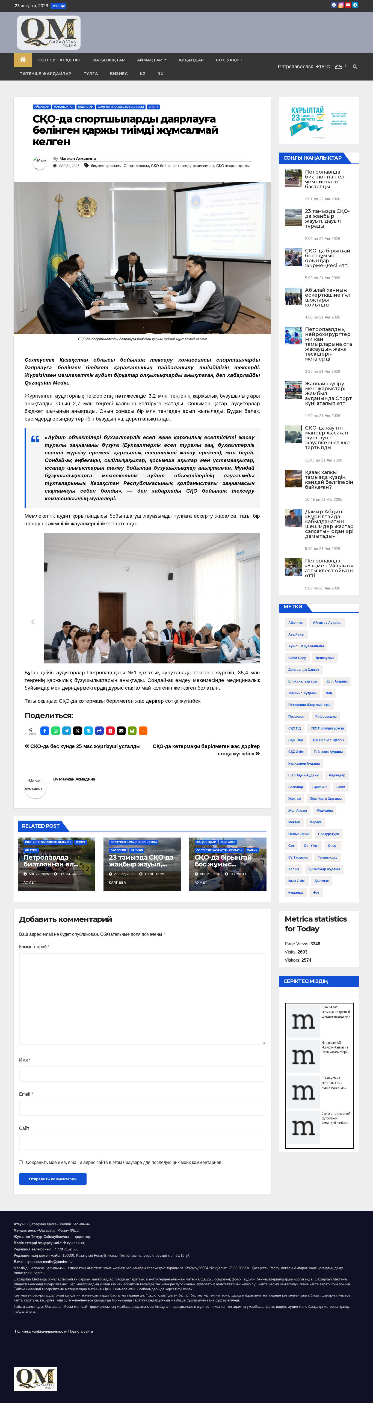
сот (291, 846)
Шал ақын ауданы (303, 775)
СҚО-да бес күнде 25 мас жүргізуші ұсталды (85, 746)
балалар (295, 787)
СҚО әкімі (296, 752)
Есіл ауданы (337, 681)
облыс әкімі (298, 834)
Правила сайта (80, 1331)
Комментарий (34, 947)
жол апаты (297, 810)
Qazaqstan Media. (47, 383)
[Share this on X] (77, 730)
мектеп (294, 822)
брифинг (319, 787)
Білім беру (297, 658)
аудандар (337, 775)
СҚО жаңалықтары (233, 165)
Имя (25, 1060)
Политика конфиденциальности (41, 1331)
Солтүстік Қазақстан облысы (121, 106)
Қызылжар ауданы (324, 869)
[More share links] (143, 730)
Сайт (24, 1128)
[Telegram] (66, 730)
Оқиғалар (85, 106)
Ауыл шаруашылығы (306, 646)
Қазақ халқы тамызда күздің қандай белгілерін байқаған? (329, 479)
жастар (294, 799)
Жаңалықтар (108, 60)
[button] (355, 66)
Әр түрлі (31, 850)
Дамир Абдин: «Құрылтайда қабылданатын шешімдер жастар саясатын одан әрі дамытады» (329, 524)
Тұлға (91, 73)
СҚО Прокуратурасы (327, 728)
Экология (118, 850)
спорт (333, 846)
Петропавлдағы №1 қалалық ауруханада (139, 672)
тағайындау (328, 857)
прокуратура (328, 834)
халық (293, 869)
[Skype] (88, 730)
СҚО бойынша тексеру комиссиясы (182, 165)
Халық (252, 850)
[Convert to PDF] (110, 730)
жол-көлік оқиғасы (326, 799)
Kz (143, 73)
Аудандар (191, 60)
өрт (316, 893)
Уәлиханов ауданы (304, 763)
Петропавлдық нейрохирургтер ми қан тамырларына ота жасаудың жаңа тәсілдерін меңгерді (328, 344)
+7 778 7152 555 (65, 1249)
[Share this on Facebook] (44, 730)
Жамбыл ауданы (302, 693)
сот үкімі (311, 846)
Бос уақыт (229, 60)
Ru (161, 73)
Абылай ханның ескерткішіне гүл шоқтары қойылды (327, 297)
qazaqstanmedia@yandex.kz (50, 1262)
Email (26, 1094)
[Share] (99, 730)
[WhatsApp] (55, 730)
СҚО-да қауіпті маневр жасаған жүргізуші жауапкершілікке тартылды (327, 438)
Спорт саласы (136, 165)
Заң (329, 693)
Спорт (153, 106)
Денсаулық (325, 658)
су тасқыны (298, 857)
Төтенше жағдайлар (46, 73)
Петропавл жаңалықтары (309, 705)
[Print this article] (132, 730)
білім (340, 787)
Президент (297, 717)
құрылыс (296, 893)
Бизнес (119, 73)
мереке (316, 822)
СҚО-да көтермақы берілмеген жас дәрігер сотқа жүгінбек (129, 701)
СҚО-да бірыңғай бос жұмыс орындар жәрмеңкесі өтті (327, 258)
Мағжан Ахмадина (78, 158)
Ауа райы (296, 634)
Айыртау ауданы (327, 623)
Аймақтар (150, 60)
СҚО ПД (294, 728)
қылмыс (322, 881)
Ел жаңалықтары (302, 681)
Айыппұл (295, 623)
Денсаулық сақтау (303, 670)
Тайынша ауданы (328, 752)
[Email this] (121, 730)
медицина (324, 810)
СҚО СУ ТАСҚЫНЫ (59, 60)
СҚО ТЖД (295, 740)
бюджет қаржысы (106, 165)
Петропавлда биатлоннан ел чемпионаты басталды (324, 179)
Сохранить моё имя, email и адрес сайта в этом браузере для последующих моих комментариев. (124, 1162)
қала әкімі (296, 881)
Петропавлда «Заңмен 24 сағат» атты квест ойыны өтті (329, 568)
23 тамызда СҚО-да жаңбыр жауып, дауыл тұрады (141, 864)
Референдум (326, 717)
